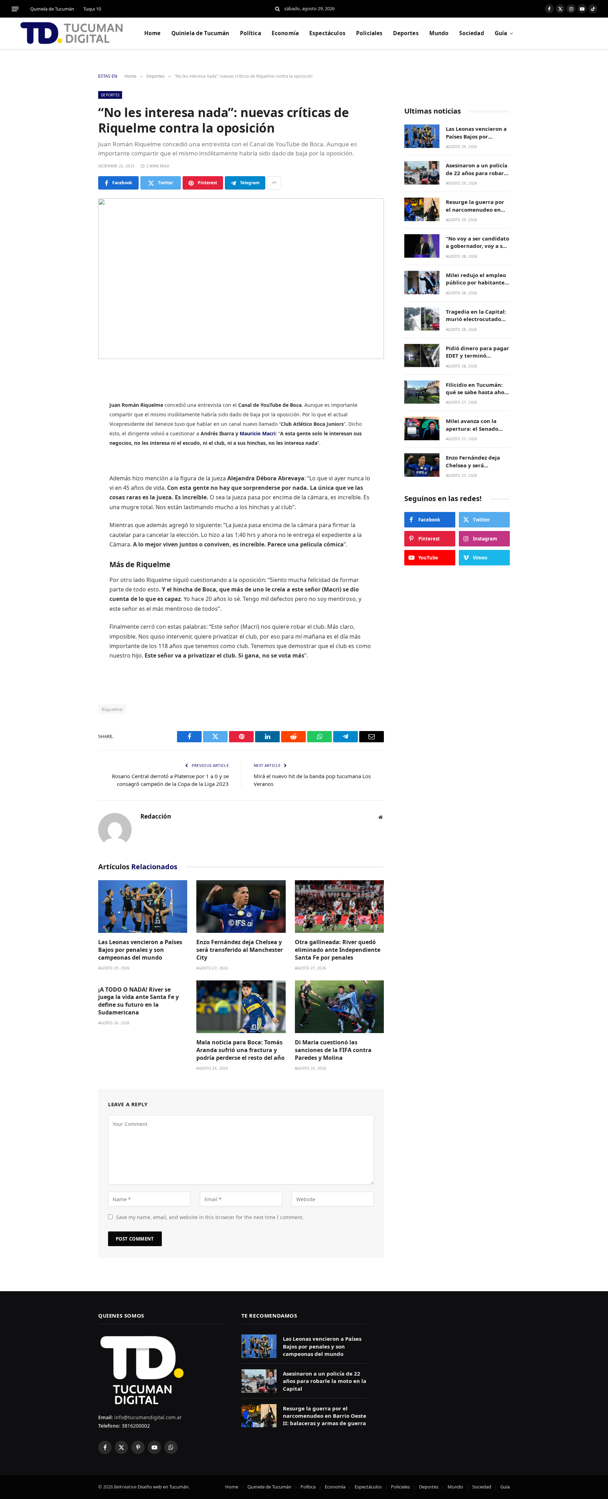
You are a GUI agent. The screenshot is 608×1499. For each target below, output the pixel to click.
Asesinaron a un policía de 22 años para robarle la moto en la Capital (477, 169)
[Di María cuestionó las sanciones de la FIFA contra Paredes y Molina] (339, 1006)
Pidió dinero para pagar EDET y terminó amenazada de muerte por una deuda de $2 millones (477, 352)
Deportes (405, 33)
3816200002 (135, 1425)
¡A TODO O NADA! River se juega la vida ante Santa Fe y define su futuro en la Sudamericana (138, 1001)
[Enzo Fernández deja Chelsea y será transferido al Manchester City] (240, 906)
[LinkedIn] (73, 429)
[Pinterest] (73, 447)
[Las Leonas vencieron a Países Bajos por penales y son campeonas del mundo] (142, 906)
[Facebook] (73, 393)
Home (152, 33)
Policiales (369, 33)
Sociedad (471, 33)
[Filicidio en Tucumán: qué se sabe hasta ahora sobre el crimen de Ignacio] (421, 392)
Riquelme (112, 709)
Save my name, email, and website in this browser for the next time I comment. (210, 1217)
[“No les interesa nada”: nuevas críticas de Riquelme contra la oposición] (241, 278)
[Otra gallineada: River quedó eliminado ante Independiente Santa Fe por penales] (339, 906)
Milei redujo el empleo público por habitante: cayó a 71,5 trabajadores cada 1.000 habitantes (478, 279)
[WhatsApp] (73, 465)
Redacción (155, 816)
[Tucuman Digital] (72, 33)
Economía (285, 33)
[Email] (73, 483)
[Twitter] (73, 411)
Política (250, 33)
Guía (501, 33)
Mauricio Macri (258, 433)
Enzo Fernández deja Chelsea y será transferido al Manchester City (239, 950)
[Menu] (15, 9)
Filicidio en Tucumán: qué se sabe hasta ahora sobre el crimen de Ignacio (478, 388)
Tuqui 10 (92, 9)
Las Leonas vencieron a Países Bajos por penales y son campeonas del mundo (140, 950)
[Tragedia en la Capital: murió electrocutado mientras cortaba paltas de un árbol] (421, 319)
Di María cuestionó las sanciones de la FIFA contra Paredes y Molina (333, 1050)
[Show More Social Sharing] (274, 183)
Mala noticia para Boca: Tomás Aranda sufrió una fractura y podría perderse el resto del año (240, 1050)
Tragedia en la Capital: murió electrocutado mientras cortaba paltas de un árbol (476, 315)
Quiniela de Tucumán (52, 9)
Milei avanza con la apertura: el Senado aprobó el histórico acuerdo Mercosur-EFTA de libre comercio (477, 425)
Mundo (439, 33)
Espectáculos (327, 33)
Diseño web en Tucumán (163, 1487)
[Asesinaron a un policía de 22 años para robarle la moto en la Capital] (421, 173)
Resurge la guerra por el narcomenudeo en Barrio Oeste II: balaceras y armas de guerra (475, 205)
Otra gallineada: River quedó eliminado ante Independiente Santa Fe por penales (337, 950)
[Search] (277, 9)
